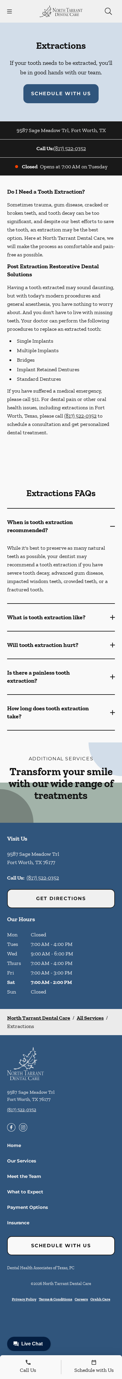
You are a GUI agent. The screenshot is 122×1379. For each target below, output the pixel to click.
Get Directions (61, 898)
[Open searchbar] (108, 11)
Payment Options (27, 1207)
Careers (81, 1299)
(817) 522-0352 (70, 148)
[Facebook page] (11, 1127)
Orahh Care (100, 1299)
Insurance (18, 1223)
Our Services (21, 1161)
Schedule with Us (61, 93)
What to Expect (25, 1192)
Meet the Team (24, 1176)
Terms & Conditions (55, 1299)
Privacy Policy (24, 1299)
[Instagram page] (23, 1127)
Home (14, 1145)
